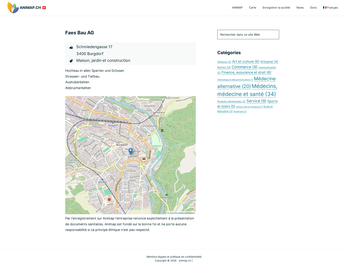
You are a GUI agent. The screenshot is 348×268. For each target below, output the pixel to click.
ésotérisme (240, 111)
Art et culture (245, 61)
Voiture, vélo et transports (249, 107)
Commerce (245, 67)
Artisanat (269, 61)
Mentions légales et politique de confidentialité (174, 256)
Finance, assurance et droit (246, 72)
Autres (224, 67)
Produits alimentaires (231, 101)
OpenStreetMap (177, 212)
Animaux (224, 61)
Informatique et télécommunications (235, 79)
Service (256, 100)
